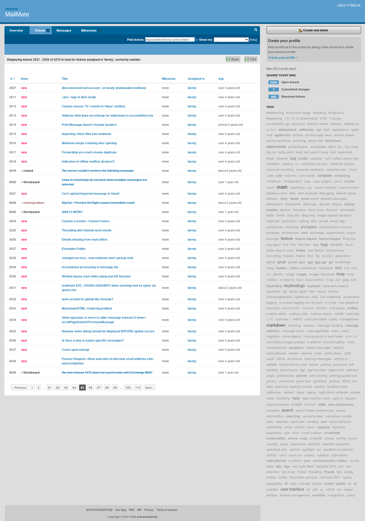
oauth (270, 358)
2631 (12, 287)
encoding (292, 226)
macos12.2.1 (291, 307)
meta (334, 330)
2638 (12, 361)
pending (272, 369)
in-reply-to (287, 279)
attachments (276, 146)
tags (287, 466)
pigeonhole (336, 369)
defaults (272, 198)
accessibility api (278, 123)
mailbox (352, 307)
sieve (310, 427)
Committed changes (291, 89)
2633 (12, 308)
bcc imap (351, 146)
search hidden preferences (315, 410)
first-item (304, 244)
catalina (287, 163)
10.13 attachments (304, 118)
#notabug (319, 112)
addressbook (287, 129)
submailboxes (276, 460)
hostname (326, 267)
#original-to (336, 112)
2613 (12, 115)
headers (281, 267)
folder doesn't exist (280, 250)
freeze (300, 255)
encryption (309, 226)
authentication (298, 146)
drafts (281, 215)
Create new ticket (315, 30)
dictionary (310, 204)
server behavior (340, 421)
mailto (333, 319)
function (327, 255)
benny (192, 88)
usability (272, 489)
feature (287, 238)
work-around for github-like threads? (87, 299)
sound (352, 438)
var (339, 489)
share (288, 427)
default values (346, 193)
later (312, 291)
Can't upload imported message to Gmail (90, 193)
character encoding (280, 169)
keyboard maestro (335, 285)
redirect (289, 392)
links (315, 296)
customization (349, 187)
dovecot (331, 209)
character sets (336, 169)
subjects (323, 455)
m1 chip (330, 302)
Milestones (86, 30)
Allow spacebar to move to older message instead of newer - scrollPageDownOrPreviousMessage (104, 319)
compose (324, 175)
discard (324, 204)
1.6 (286, 118)
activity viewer (317, 123)
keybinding (274, 285)
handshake (343, 262)
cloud (352, 169)
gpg (310, 262)
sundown (295, 460)
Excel (235, 59)
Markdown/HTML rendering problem (87, 308)
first (293, 244)
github (270, 262)
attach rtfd (315, 140)
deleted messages (334, 198)
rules (322, 404)
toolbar (271, 477)
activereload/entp (99, 509)
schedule (272, 410)
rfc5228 (296, 404)
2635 (12, 331)
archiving (299, 140)
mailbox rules (298, 313)
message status (293, 330)
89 (115, 387)
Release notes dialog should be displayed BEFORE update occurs (108, 331)
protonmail (286, 381)
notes (318, 353)
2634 (12, 319)
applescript (282, 134)
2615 (12, 133)
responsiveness (277, 404)
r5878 (346, 381)
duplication (289, 220)
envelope (272, 232)
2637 (12, 349)
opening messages (317, 358)
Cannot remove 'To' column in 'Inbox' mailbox (93, 106)
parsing (326, 364)
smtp (303, 438)
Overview (16, 30)
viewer (348, 489)
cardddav (273, 163)
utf (308, 489)
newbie (294, 353)
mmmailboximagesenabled (285, 342)
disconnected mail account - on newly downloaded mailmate (104, 88)
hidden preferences (303, 267)
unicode (304, 483)
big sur (271, 152)
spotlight (308, 449)
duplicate (272, 220)
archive (297, 134)
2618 (12, 161)
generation (342, 255)
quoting (334, 381)
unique (317, 483)
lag (285, 291)
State (24, 78)
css (309, 187)
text (341, 466)
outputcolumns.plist (293, 364)
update (340, 483)
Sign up (355, 4)
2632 (12, 299)
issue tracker (314, 279)
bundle (303, 158)
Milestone (169, 78)
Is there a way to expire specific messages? (93, 340)
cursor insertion (325, 187)
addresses (306, 129)
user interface (292, 489)
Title (65, 78)
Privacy (149, 510)
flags (324, 244)
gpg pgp (321, 262)
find (285, 244)
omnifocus (294, 358)
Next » (149, 387)
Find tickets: (136, 39)
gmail (281, 261)
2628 (12, 258)
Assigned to (196, 78)
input (299, 279)
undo (293, 483)
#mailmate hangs (298, 112)
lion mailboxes (331, 296)
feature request (306, 238)
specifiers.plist (276, 449)
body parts (285, 152)
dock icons (316, 209)
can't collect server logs (342, 158)
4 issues (335, 118)
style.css (295, 455)
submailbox (339, 455)
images (301, 274)
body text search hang (312, 152)
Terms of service (167, 510)
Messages (64, 30)
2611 (12, 97)
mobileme (314, 342)
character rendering (310, 169)
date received (307, 193)
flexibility (336, 244)
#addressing (275, 112)
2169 (323, 118)
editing (304, 220)
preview (301, 375)
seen (269, 421)
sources (272, 443)
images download (321, 274)
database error (276, 193)
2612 (12, 106)
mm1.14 (351, 336)
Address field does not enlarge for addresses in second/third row (107, 115)
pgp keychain (317, 369)
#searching (274, 118)
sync (307, 460)
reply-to (337, 398)
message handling (330, 325)
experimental (335, 232)
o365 (347, 353)
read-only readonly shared (293, 386)
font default (316, 250)
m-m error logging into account (301, 302)
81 (49, 387)
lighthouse (302, 296)
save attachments (341, 404)
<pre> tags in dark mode (79, 97)
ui (286, 483)
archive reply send (318, 134)
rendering (283, 398)
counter (349, 181)
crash (282, 186)
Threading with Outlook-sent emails (86, 230)
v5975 (330, 489)
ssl (319, 449)
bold (333, 152)
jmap (329, 279)
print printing (318, 375)
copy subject (322, 181)
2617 (12, 152)
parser (313, 364)
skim (295, 432)
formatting (273, 255)
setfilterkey (274, 427)
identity (278, 274)
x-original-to (336, 495)
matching (294, 325)
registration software (333, 392)
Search (256, 30)
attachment (333, 140)
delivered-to (274, 204)
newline (306, 353)
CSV (253, 59)
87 (99, 387)
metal (345, 330)
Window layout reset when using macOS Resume (96, 276)
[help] (253, 39)
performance (289, 369)
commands (307, 175)
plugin (270, 375)
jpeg (346, 279)
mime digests (291, 336)
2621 (12, 193)
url (355, 483)
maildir (339, 313)
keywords (273, 291)
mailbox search (321, 313)
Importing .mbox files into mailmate (86, 133)
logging (271, 302)
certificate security (314, 163)
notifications (333, 353)
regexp (311, 392)
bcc (340, 146)
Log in (341, 4)
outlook (271, 364)
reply (296, 397)
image (290, 274)
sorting (341, 438)
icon (354, 267)
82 (58, 387)
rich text (310, 404)
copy (307, 181)
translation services (303, 477)
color (279, 175)
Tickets (37, 30)
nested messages (318, 347)
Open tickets (284, 82)
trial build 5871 (330, 477)
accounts (298, 123)
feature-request (330, 238)
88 (107, 387)
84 (74, 387)
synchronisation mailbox (330, 460)
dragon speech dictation (334, 215)
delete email (309, 198)
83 (66, 387)
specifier (314, 443)
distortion (299, 209)
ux (322, 489)
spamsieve (298, 443)
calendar (316, 158)
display (337, 204)
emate (323, 220)
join (337, 279)
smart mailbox (311, 432)
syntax (355, 460)
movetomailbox (334, 342)
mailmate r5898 (315, 319)
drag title (293, 215)
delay (284, 198)
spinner (295, 449)
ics (268, 274)
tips (339, 471)
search (287, 410)
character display (342, 163)
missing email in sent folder (323, 336)
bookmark (345, 152)
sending (312, 421)
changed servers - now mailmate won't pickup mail (97, 258)
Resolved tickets (288, 96)
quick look (303, 381)
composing (342, 175)
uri (349, 483)
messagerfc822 (318, 330)
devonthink (293, 204)
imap (340, 273)
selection (282, 421)
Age (221, 78)
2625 (12, 230)
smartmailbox (276, 438)
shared (299, 427)
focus (349, 244)
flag (315, 244)
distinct (285, 209)
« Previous (19, 387)
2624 (12, 221)
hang (269, 267)
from (310, 255)
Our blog (120, 510)
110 (138, 387)
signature (323, 427)
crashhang (297, 187)
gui (331, 262)
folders (301, 250)
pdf (351, 364)
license (333, 291)
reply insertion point (316, 398)
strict (283, 455)
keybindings (294, 285)
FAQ (131, 510)
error (304, 232)
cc (297, 163)
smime (293, 438)
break (270, 158)
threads (329, 471)
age (318, 129)
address (336, 123)
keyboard (313, 285)
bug (293, 158)
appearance (340, 129)
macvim (321, 307)
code (269, 175)
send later (298, 421)
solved (329, 438)
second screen (312, 416)
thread (301, 471)
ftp (318, 255)
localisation (351, 296)
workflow (318, 495)
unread (328, 483)
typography (274, 483)
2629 (12, 267)
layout (321, 291)
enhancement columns (335, 226)
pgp (302, 369)
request (350, 398)
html (338, 267)
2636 (12, 340)
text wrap (288, 471)
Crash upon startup (75, 349)
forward (288, 255)
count (338, 181)
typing (347, 477)
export (351, 232)
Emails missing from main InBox (85, 239)
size (287, 432)
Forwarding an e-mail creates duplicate (89, 152)
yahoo (350, 495)
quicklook (320, 381)
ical (346, 267)
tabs (279, 466)
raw (354, 381)
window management (295, 495)
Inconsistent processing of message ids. (90, 267)
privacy (271, 381)
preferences (285, 375)
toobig (348, 471)
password (340, 364)
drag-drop (308, 215)
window (271, 495)
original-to (341, 358)
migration (273, 336)
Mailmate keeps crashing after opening (89, 143)
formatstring (334, 250)
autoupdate (318, 146)
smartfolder (332, 432)
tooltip (282, 477)
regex (300, 392)
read (269, 386)
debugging (326, 193)
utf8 (315, 489)
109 (128, 387)
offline (281, 358)
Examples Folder (74, 248)
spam (284, 443)
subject (309, 455)
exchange (317, 232)
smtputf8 (315, 438)
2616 (12, 143)
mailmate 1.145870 (288, 319)
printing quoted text (343, 375)
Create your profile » (282, 57)
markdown (275, 325)
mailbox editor (276, 313)
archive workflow (278, 140)
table (269, 466)
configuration (292, 181)
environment (290, 232)
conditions (273, 181)
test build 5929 (303, 466)
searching (293, 416)
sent (324, 421)
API (139, 510)
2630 (12, 276)
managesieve (349, 319)
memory (309, 325)
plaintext (352, 369)
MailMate (17, 13)
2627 (12, 248)
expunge (272, 238)
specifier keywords (336, 443)
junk (354, 279)
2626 (12, 239)
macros (308, 307)
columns (291, 175)
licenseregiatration (279, 296)
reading (319, 386)
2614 (12, 124)
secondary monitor (339, 416)
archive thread (344, 134)
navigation (296, 347)
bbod (331, 146)
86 (90, 387)
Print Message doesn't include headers (89, 124)
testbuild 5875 (326, 466)
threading (315, 471)
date (292, 193)
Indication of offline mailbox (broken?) (88, 161)
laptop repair (298, 291)
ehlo (314, 220)
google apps (296, 262)
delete (294, 198)
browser (282, 158)
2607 (12, 88)
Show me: (206, 39)
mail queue (337, 307)
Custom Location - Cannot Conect (86, 221)
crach (270, 187)
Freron (11, 9)
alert (327, 129)
